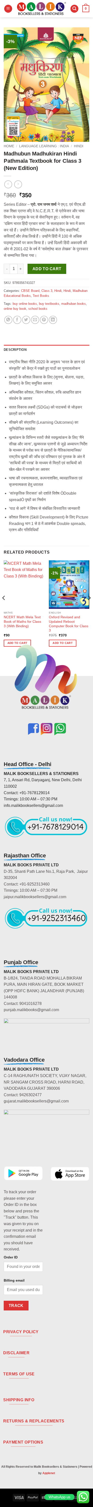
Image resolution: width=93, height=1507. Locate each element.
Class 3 (46, 291)
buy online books (25, 304)
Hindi (78, 146)
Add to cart (47, 269)
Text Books (41, 296)
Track (16, 1305)
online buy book (15, 309)
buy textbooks (49, 304)
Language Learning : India (44, 146)
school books (37, 309)
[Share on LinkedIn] (53, 320)
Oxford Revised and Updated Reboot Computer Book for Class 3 (68, 623)
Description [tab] (15, 350)
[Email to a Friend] (35, 320)
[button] (8, 9)
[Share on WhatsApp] (8, 320)
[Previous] (4, 608)
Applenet (48, 1473)
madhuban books (73, 304)
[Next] (89, 608)
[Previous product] (18, 184)
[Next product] (8, 184)
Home (9, 146)
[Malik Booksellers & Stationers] (41, 8)
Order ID (11, 1257)
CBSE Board (30, 291)
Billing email (14, 1280)
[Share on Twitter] (26, 320)
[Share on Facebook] (17, 320)
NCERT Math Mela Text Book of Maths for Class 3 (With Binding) (22, 621)
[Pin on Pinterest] (44, 320)
